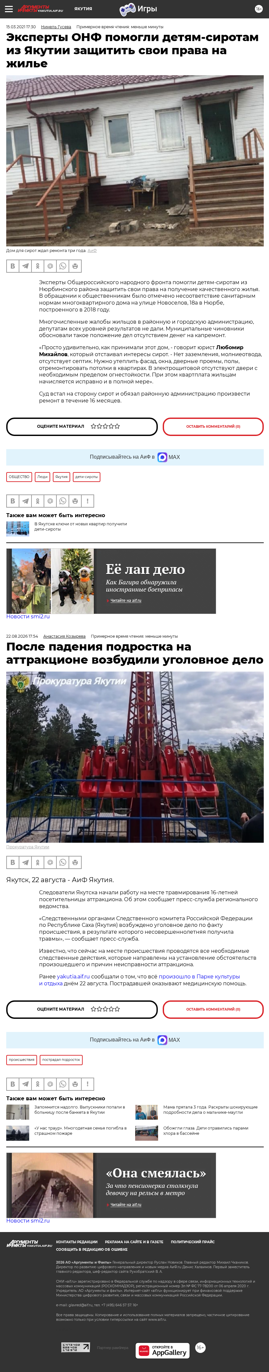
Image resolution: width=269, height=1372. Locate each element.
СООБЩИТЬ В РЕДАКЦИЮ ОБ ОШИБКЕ (92, 1249)
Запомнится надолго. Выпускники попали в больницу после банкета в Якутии (79, 1110)
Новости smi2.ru (28, 616)
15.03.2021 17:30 (21, 26)
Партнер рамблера (112, 1348)
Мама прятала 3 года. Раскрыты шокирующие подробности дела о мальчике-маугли (210, 1110)
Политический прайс (193, 1242)
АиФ (92, 250)
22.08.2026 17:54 (22, 636)
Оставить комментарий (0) (213, 426)
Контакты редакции (76, 1242)
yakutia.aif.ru (73, 976)
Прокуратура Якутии (27, 846)
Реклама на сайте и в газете (134, 1242)
